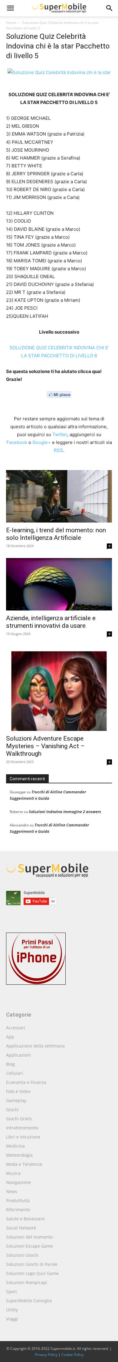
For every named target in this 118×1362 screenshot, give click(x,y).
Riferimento (18, 1209)
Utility (12, 1310)
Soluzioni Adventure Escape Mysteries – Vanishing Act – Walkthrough (45, 746)
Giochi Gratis (19, 1119)
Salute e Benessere (25, 1219)
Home (11, 22)
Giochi (12, 1109)
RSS (58, 450)
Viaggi (12, 1319)
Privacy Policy (46, 1354)
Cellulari (14, 1073)
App (10, 1037)
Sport (11, 1291)
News (11, 1191)
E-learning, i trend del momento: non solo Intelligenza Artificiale (56, 533)
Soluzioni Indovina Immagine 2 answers (65, 811)
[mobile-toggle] (10, 8)
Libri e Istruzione (23, 1137)
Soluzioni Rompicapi (26, 1282)
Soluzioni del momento (29, 1237)
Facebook (16, 442)
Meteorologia (19, 1155)
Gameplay (16, 1100)
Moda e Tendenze (24, 1164)
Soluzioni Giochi (22, 1255)
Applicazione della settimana (35, 1046)
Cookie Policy (72, 1354)
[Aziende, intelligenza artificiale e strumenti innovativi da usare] (59, 584)
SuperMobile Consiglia (29, 1300)
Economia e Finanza (26, 1082)
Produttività (18, 1200)
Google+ (41, 442)
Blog (10, 1064)
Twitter (59, 434)
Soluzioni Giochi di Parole (31, 1264)
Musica (13, 1173)
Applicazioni (18, 1055)
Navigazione (18, 1182)
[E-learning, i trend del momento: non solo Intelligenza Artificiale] (59, 496)
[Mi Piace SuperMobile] (59, 402)
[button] (109, 8)
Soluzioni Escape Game (29, 1246)
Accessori (15, 1028)
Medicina (15, 1146)
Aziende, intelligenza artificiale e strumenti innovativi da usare (51, 621)
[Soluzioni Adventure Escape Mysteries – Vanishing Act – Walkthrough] (59, 688)
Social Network (21, 1228)
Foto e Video (18, 1091)
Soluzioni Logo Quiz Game (32, 1273)
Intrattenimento (22, 1128)
